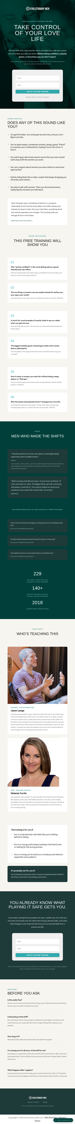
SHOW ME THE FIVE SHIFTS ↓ (21, 221)
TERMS (45, 1102)
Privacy (62, 1117)
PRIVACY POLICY (34, 1102)
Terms (37, 1120)
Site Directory (51, 1117)
